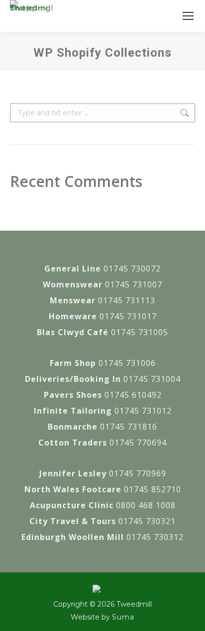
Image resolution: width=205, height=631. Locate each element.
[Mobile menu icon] (188, 16)
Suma (123, 617)
